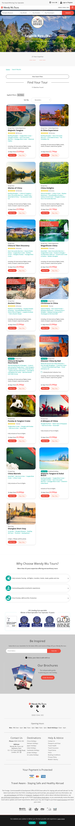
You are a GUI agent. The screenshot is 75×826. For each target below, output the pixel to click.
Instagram (37, 706)
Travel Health (52, 746)
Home (8, 69)
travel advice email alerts (41, 797)
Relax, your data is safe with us (39, 658)
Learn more (61, 819)
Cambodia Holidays (33, 750)
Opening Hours (37, 723)
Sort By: (26, 100)
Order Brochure (48, 678)
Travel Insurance (53, 748)
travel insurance (62, 800)
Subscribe (54, 651)
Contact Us (16, 738)
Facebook (31, 706)
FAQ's (50, 752)
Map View (22, 155)
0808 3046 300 (63, 7)
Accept (32, 822)
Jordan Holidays (32, 752)
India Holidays (31, 748)
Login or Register (67, 2)
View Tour (12, 155)
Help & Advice (55, 738)
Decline (43, 822)
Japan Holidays (31, 746)
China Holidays (31, 741)
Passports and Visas (54, 743)
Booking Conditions (54, 755)
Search (68, 13)
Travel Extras (52, 750)
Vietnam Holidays (32, 743)
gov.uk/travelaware (10, 795)
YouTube (43, 706)
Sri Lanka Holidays (33, 755)
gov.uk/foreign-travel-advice (10, 797)
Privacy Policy (52, 757)
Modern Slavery (53, 759)
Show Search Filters (37, 76)
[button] (72, 8)
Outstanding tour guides (37, 57)
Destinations (34, 738)
